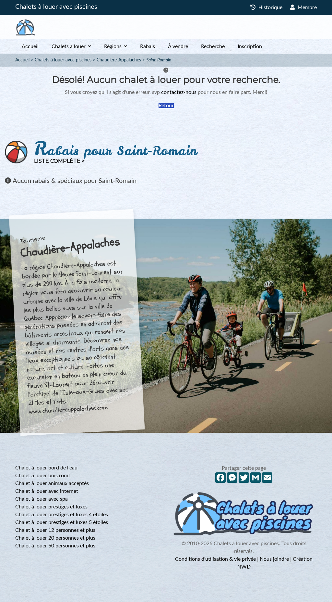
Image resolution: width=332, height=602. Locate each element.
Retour (166, 105)
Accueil (30, 46)
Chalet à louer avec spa (41, 499)
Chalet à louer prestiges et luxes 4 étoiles (61, 514)
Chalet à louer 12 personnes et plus (55, 530)
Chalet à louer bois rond (42, 475)
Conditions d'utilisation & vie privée (215, 559)
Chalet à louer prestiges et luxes (51, 506)
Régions (113, 46)
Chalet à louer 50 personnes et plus (55, 545)
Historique (269, 7)
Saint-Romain (158, 60)
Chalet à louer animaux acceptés (52, 483)
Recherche (213, 46)
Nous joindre (274, 559)
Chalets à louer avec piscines (56, 7)
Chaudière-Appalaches (119, 60)
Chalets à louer (69, 46)
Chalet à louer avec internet (46, 491)
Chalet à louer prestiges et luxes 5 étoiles (61, 522)
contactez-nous (178, 92)
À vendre (178, 46)
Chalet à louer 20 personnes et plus (55, 538)
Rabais (147, 46)
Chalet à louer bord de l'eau (46, 467)
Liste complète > (59, 161)
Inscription (250, 46)
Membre (306, 7)
